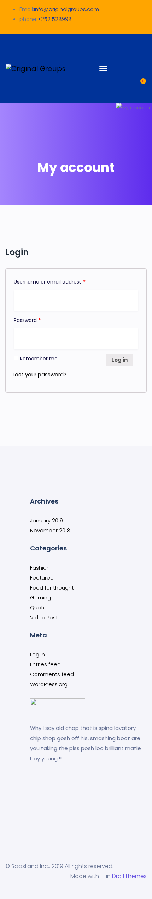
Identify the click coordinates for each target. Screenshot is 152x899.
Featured (42, 577)
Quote (38, 607)
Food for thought (52, 587)
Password (27, 320)
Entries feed (45, 664)
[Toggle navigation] (103, 68)
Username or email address (50, 281)
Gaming (40, 597)
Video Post (44, 617)
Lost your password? (39, 374)
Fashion (40, 567)
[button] (137, 84)
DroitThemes (129, 876)
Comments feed (52, 674)
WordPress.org (49, 684)
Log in (119, 360)
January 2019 (46, 520)
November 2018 (50, 530)
